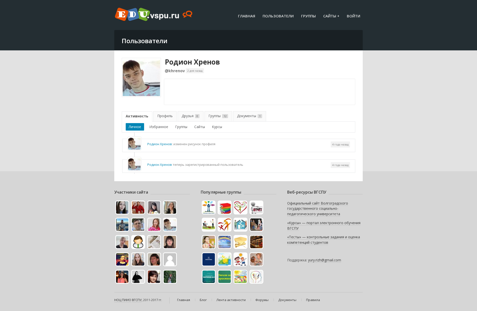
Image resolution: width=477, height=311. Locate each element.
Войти (353, 16)
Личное (135, 126)
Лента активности (231, 300)
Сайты (199, 126)
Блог (203, 300)
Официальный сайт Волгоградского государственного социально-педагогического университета (317, 208)
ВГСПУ (137, 300)
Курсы (217, 126)
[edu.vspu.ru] (154, 14)
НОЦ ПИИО (122, 300)
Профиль (165, 115)
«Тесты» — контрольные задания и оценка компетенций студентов (323, 240)
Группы (308, 16)
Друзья (190, 115)
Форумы (262, 300)
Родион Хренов (192, 62)
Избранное (158, 126)
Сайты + (331, 16)
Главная (246, 16)
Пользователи (278, 16)
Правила (313, 300)
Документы (249, 115)
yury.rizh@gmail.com (324, 260)
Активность (137, 116)
